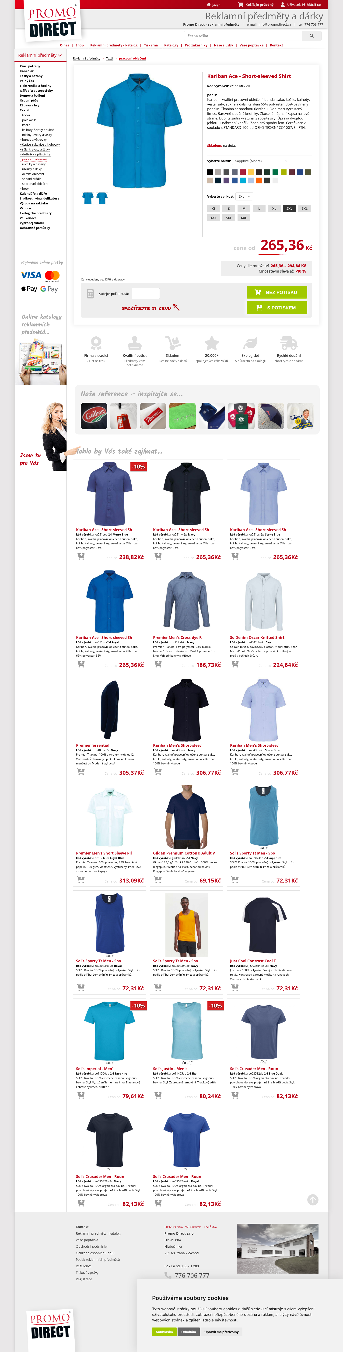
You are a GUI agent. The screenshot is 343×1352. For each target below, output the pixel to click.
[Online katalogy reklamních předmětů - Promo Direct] (44, 383)
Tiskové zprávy (87, 1272)
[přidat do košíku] (80, 556)
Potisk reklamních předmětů (98, 1259)
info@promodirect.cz (275, 24)
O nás (64, 45)
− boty (24, 188)
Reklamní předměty (38, 55)
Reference (84, 1266)
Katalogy (171, 45)
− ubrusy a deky (31, 169)
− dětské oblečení (32, 174)
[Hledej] (312, 36)
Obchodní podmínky (92, 1246)
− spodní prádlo (31, 179)
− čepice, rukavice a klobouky (40, 144)
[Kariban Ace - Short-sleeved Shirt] (139, 188)
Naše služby (223, 45)
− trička (25, 115)
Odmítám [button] (188, 1332)
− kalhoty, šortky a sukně (37, 130)
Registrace (84, 1279)
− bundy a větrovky (33, 139)
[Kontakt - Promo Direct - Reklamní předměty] (277, 1272)
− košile (25, 125)
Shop (80, 45)
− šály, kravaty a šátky (35, 149)
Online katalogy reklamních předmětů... (42, 324)
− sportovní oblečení (34, 184)
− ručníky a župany (33, 164)
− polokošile (28, 120)
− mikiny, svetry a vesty (36, 135)
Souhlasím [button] (164, 1332)
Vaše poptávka (251, 45)
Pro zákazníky (196, 45)
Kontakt (276, 45)
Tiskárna (151, 45)
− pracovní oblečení (33, 159)
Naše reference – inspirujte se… (131, 394)
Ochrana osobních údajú (95, 1253)
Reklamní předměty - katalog (113, 45)
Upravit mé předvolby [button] (221, 1332)
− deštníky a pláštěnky (35, 154)
